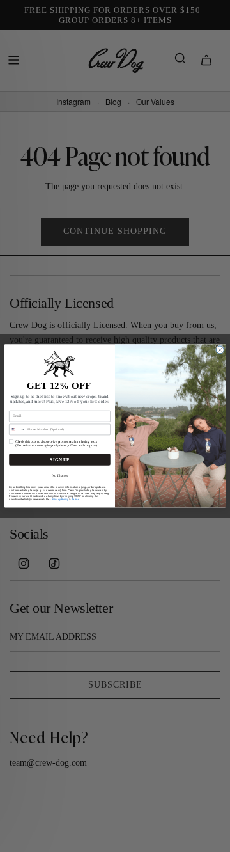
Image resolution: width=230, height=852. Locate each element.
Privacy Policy (60, 499)
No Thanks (60, 475)
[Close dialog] (220, 350)
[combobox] (18, 429)
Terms (75, 499)
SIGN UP (59, 459)
